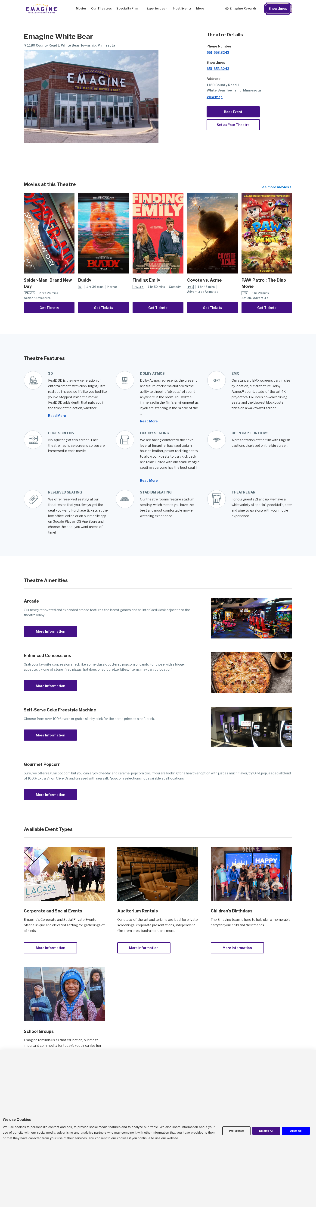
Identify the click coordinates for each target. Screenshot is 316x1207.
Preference (236, 1130)
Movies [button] (81, 8)
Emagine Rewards (243, 8)
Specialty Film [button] (127, 8)
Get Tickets (49, 308)
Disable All (266, 1130)
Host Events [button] (182, 8)
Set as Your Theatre (233, 125)
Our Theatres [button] (101, 8)
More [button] (200, 8)
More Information (50, 631)
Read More (57, 416)
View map (215, 97)
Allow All (295, 1130)
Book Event (233, 112)
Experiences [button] (155, 8)
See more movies (274, 187)
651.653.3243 (218, 52)
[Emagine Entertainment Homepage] (41, 8)
